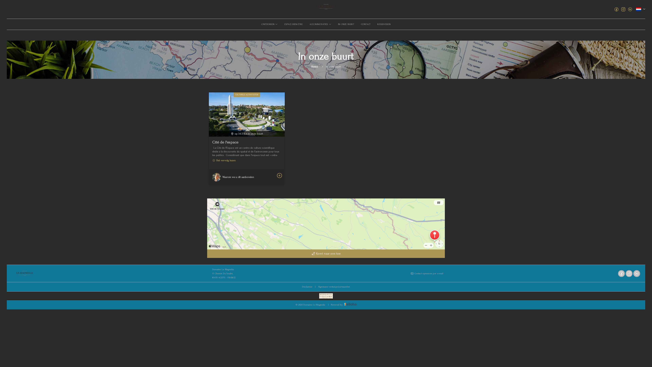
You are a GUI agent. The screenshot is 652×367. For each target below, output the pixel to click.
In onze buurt (346, 24)
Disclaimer (307, 286)
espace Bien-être (293, 24)
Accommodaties (319, 24)
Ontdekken (268, 24)
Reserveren (384, 24)
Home (314, 66)
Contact (366, 24)
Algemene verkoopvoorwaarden (334, 286)
